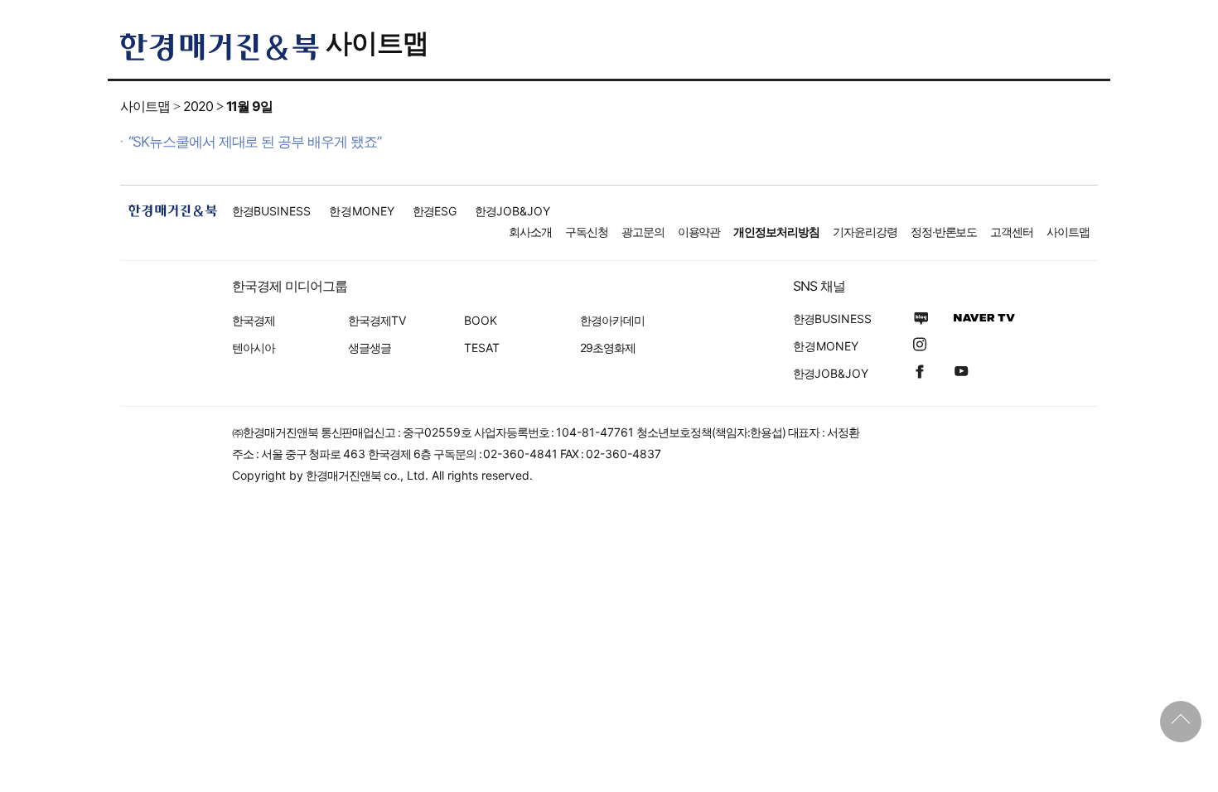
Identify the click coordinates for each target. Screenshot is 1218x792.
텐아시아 (253, 347)
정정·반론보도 (944, 232)
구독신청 (586, 232)
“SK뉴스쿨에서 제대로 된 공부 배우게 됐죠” (254, 141)
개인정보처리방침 (776, 232)
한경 (271, 211)
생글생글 (369, 347)
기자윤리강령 (865, 232)
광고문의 (643, 232)
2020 (198, 106)
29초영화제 (608, 347)
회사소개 (530, 232)
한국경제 (253, 320)
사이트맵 (377, 43)
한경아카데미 (612, 320)
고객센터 (1011, 232)
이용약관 (699, 232)
